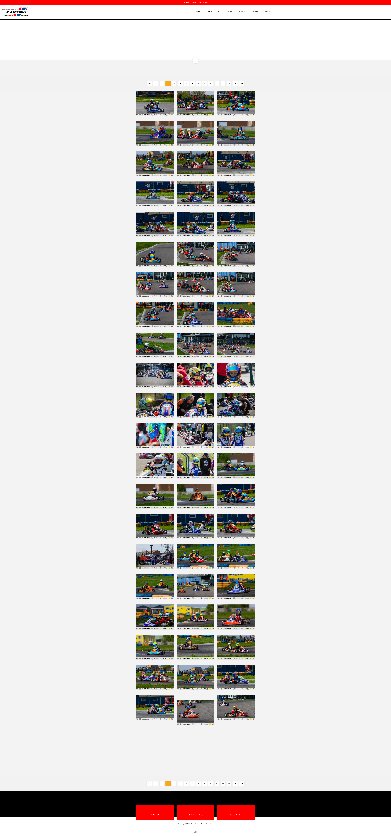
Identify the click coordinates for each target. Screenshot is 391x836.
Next (242, 83)
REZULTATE (199, 12)
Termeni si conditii (174, 824)
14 (235, 83)
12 (223, 83)
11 (216, 83)
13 (229, 83)
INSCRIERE (267, 12)
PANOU (194, 2)
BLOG (219, 12)
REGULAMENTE (243, 12)
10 (210, 83)
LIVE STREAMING (203, 2)
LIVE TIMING (186, 2)
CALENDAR (230, 12)
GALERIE (210, 12)
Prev (149, 83)
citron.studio (218, 824)
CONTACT (255, 12)
